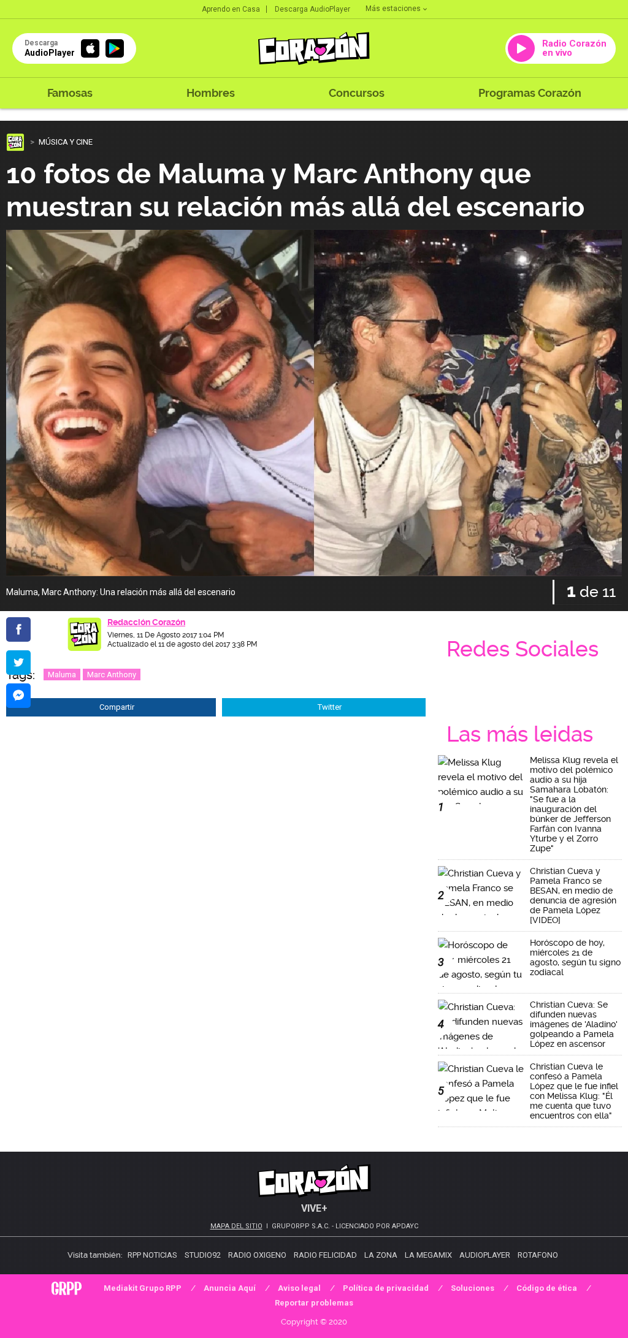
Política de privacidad (386, 1288)
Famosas (70, 92)
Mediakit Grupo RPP (143, 1288)
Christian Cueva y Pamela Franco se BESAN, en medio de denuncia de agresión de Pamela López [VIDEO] (573, 895)
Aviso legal (299, 1288)
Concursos (357, 92)
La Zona (380, 1255)
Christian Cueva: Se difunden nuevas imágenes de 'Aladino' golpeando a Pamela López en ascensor (574, 1024)
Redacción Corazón (146, 622)
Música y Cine (66, 141)
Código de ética (546, 1288)
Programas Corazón (529, 92)
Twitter (330, 707)
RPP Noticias (152, 1255)
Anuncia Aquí (230, 1288)
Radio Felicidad (325, 1255)
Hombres (210, 92)
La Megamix (428, 1255)
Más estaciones (393, 8)
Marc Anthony (111, 674)
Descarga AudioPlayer (312, 9)
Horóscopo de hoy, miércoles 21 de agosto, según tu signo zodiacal (575, 957)
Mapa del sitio (236, 1226)
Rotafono (538, 1255)
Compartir (116, 707)
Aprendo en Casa (231, 9)
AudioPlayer (484, 1255)
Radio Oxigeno (257, 1255)
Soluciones (472, 1288)
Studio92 (203, 1255)
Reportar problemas (314, 1302)
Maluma (62, 674)
